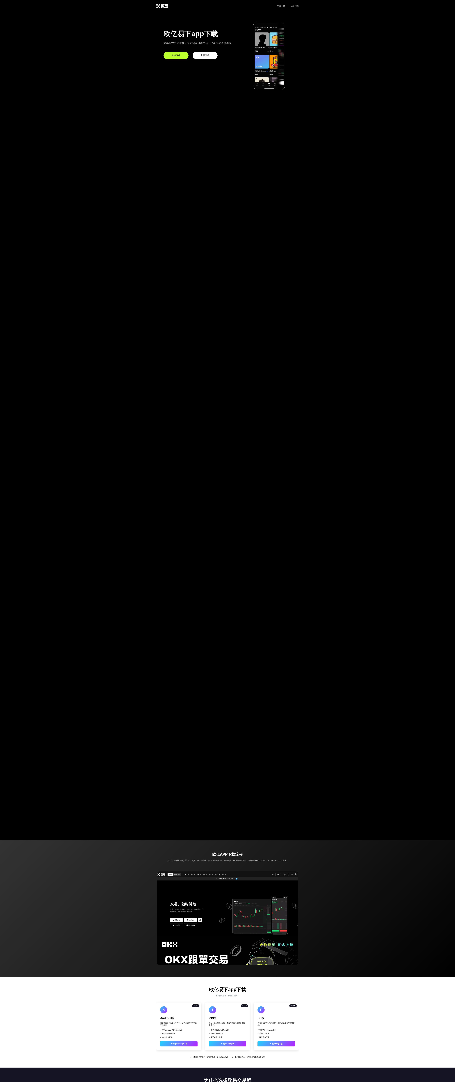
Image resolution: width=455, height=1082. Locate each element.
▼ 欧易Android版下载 (178, 1044)
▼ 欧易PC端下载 (276, 1044)
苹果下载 (281, 6)
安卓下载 (294, 6)
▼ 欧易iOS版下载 (227, 1044)
